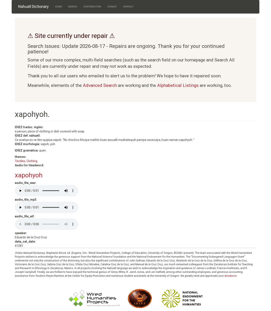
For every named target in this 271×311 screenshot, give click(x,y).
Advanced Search (100, 85)
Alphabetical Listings (178, 85)
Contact (128, 6)
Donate (112, 6)
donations (230, 275)
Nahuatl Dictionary (33, 6)
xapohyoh (29, 175)
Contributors (92, 6)
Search (72, 6)
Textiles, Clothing (26, 161)
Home (58, 6)
